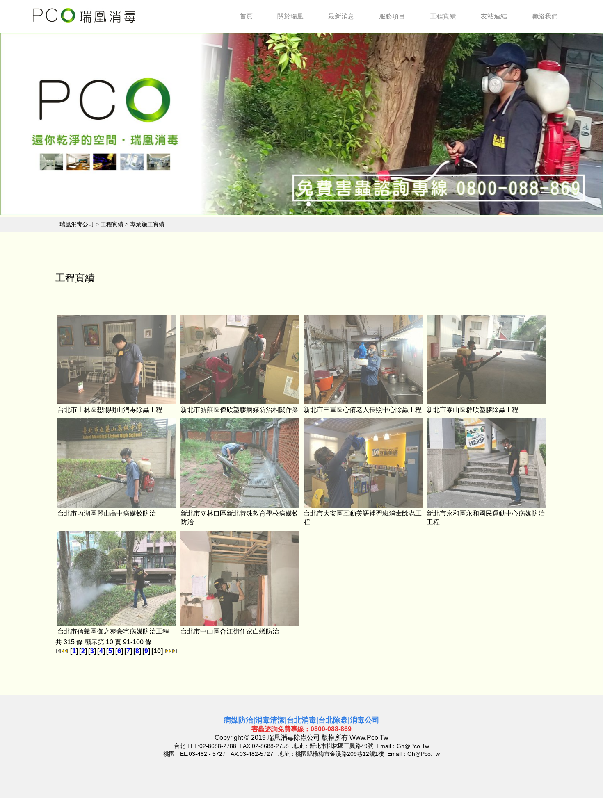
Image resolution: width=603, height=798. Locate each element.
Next (574, 125)
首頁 (246, 16)
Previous (28, 125)
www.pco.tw (368, 737)
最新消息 (341, 16)
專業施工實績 (147, 224)
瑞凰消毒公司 (76, 224)
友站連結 (494, 16)
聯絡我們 (545, 16)
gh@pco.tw (413, 746)
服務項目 (392, 16)
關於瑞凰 (290, 16)
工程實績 (443, 16)
